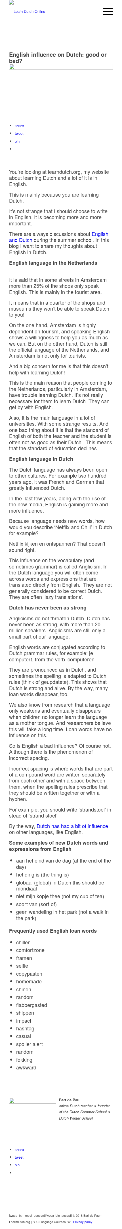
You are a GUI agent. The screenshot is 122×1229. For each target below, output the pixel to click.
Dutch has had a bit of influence (72, 825)
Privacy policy (82, 1221)
